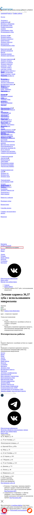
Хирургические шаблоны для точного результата (7, 124)
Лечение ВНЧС (5, 383)
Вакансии (4, 216)
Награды (3, 259)
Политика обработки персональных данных (14, 430)
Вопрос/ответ (5, 204)
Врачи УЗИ (4, 122)
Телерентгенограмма (7, 164)
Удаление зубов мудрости (5, 100)
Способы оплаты (6, 208)
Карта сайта (4, 280)
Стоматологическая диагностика (7, 157)
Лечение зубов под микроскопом (6, 43)
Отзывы (3, 256)
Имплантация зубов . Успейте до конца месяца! (17, 3)
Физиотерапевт (5, 126)
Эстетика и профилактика (5, 21)
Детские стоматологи (7, 82)
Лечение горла (5, 176)
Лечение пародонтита (7, 55)
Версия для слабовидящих (9, 282)
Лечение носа (5, 175)
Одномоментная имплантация (6, 113)
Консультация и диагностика (10, 376)
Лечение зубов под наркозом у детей (6, 65)
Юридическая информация (9, 278)
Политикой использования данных (21, 510)
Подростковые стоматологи (5, 86)
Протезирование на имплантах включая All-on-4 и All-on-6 (8, 147)
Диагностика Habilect (7, 166)
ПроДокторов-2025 (10, 491)
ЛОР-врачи (4, 115)
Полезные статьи (6, 201)
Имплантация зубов (7, 379)
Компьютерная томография (5, 160)
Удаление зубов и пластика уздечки (6, 68)
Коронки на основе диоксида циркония (7, 135)
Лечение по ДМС (6, 137)
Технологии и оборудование (5, 193)
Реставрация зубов (6, 25)
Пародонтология (6, 49)
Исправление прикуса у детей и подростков (8, 71)
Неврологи (4, 119)
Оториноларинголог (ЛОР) (9, 387)
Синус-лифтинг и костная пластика (6, 120)
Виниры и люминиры (7, 24)
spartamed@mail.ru (6, 13)
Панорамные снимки (7, 163)
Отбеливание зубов (7, 30)
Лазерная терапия (6, 54)
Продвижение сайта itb (8, 483)
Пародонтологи (5, 108)
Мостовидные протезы (8, 144)
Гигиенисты (4, 112)
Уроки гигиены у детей (8, 74)
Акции (3, 254)
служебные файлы (16, 505)
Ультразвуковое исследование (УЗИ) (7, 180)
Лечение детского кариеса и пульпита (7, 61)
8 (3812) (6, 245)
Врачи (3, 251)
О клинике (4, 261)
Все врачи (4, 75)
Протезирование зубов (8, 129)
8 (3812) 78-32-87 (19, 479)
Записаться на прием (12, 247)
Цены (2, 252)
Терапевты (4, 79)
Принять (3, 513)
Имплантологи (5, 91)
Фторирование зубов (7, 32)
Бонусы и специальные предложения (8, 133)
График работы (17, 13)
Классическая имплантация (5, 117)
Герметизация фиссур (7, 75)
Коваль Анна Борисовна (11, 311)
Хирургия (4, 371)
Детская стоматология (7, 59)
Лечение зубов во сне (7, 190)
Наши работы (5, 257)
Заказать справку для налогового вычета (13, 391)
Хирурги (3, 105)
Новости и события (7, 197)
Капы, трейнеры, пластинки (6, 90)
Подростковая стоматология (5, 80)
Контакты (4, 262)
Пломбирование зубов (8, 45)
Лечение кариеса (6, 37)
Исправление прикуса (7, 84)
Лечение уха (4, 173)
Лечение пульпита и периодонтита (7, 39)
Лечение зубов (5, 35)
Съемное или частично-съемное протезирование (8, 152)
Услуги (3, 249)
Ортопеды (4, 94)
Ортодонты (4, 101)
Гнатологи (4, 98)
